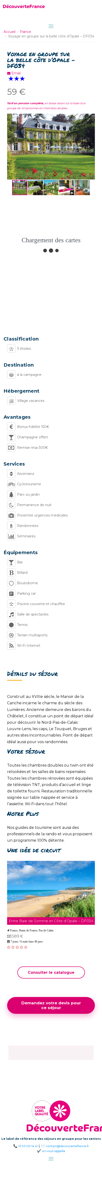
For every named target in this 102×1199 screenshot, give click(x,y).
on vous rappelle (53, 1151)
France (25, 32)
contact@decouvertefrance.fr (67, 1146)
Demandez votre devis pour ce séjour (51, 1005)
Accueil (9, 32)
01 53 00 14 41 (28, 1146)
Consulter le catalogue (51, 972)
